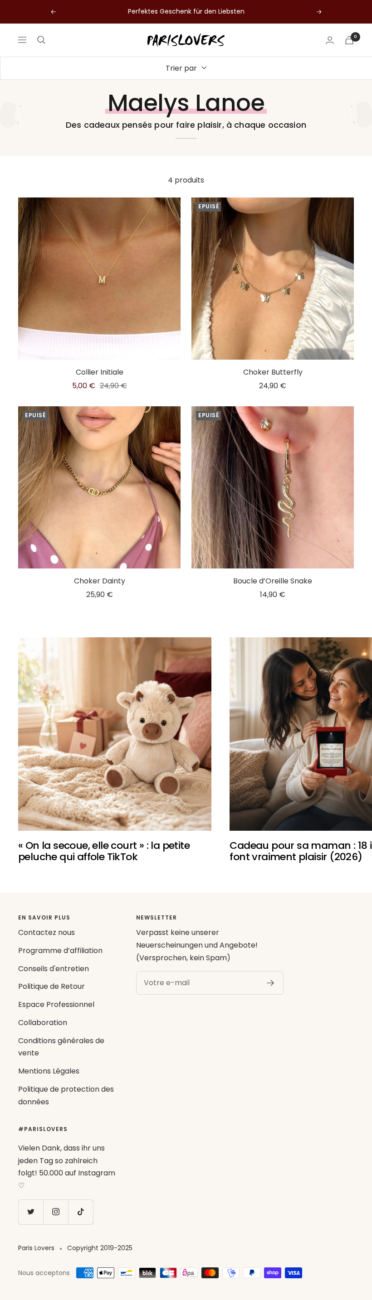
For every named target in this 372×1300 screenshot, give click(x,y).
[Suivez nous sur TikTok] (80, 1211)
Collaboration (42, 1022)
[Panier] (349, 40)
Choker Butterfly (273, 372)
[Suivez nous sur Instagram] (55, 1211)
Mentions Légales (48, 1071)
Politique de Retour (51, 986)
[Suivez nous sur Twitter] (30, 1211)
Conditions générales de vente (61, 1047)
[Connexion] (330, 40)
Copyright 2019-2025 (99, 1247)
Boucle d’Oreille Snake (272, 581)
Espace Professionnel (56, 1004)
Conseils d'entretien (53, 968)
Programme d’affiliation (60, 950)
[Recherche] (41, 40)
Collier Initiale (99, 372)
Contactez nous (46, 932)
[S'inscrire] (270, 983)
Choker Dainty (99, 581)
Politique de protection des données (66, 1095)
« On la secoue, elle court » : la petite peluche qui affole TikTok (104, 851)
